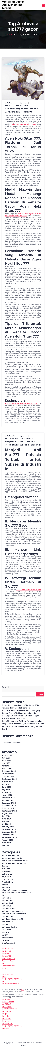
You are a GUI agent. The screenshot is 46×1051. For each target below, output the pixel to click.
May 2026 (6, 763)
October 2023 (8, 835)
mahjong (5, 968)
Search (5, 687)
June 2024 (6, 819)
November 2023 (9, 832)
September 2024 (9, 811)
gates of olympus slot (10, 1009)
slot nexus (5, 1021)
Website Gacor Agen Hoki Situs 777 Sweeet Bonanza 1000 (23, 215)
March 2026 (7, 768)
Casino (5, 866)
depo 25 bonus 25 (8, 958)
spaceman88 (7, 938)
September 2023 (9, 837)
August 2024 (7, 814)
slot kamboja (6, 1019)
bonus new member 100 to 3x (14, 861)
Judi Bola (6, 869)
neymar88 (6, 877)
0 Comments (23, 105)
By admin (23, 103)
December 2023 (9, 829)
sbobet (5, 885)
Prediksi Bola (7, 882)
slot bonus (6, 906)
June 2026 (6, 761)
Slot (3, 895)
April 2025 (6, 792)
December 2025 (9, 771)
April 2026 (6, 766)
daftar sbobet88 (8, 1002)
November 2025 (9, 774)
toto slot (6, 940)
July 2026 (6, 758)
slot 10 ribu (5, 1016)
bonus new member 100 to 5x (14, 863)
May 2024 (6, 821)
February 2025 (8, 798)
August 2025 (7, 782)
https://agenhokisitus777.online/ (24, 125)
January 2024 (8, 827)
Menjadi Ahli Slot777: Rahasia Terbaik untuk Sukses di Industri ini (23, 443)
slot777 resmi (7, 1006)
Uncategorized (12, 438)
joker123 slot (6, 1004)
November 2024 (9, 806)
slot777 (10, 105)
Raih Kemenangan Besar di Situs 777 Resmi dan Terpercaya (21, 110)
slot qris (5, 932)
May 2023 (6, 845)
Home (7, 34)
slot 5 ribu (6, 898)
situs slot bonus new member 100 (16, 893)
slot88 (4, 976)
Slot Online (6, 930)
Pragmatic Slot (7, 961)
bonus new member (10, 855)
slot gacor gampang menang (12, 979)
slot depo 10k (7, 916)
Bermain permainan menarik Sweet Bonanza (22, 404)
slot (3, 963)
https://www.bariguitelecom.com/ (28, 589)
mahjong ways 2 (7, 974)
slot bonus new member (12, 911)
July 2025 (6, 784)
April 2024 (6, 824)
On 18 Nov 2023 (10, 436)
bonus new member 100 (12, 858)
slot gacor (6, 924)
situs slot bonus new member (15, 890)
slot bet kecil (7, 903)
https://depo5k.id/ (8, 966)
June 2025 (6, 787)
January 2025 (8, 800)
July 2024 (6, 816)
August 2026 (7, 755)
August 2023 (7, 840)
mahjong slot (7, 874)
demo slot (5, 954)
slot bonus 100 (8, 908)
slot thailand (6, 1011)
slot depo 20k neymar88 (12, 919)
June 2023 (6, 843)
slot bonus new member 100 (14, 914)
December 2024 (9, 803)
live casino (6, 871)
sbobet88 (6, 887)
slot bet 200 (7, 901)
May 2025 (6, 790)
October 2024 (8, 808)
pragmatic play (7, 1023)
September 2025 (9, 779)
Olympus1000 (7, 879)
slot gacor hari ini (9, 927)
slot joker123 (6, 956)
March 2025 (7, 795)
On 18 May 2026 (11, 103)
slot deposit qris (7, 949)
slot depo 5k (7, 922)
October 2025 (8, 776)
